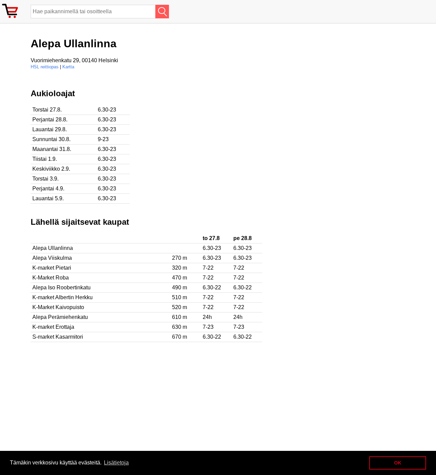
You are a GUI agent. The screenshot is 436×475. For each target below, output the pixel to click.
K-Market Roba (50, 278)
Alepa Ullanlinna (52, 248)
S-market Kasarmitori (57, 337)
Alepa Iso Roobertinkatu (61, 287)
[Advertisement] (221, 136)
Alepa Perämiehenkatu (60, 317)
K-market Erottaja (53, 327)
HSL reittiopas (45, 66)
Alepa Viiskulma (52, 258)
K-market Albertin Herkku (62, 297)
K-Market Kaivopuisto (58, 307)
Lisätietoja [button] (116, 462)
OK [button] (397, 462)
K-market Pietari (51, 268)
